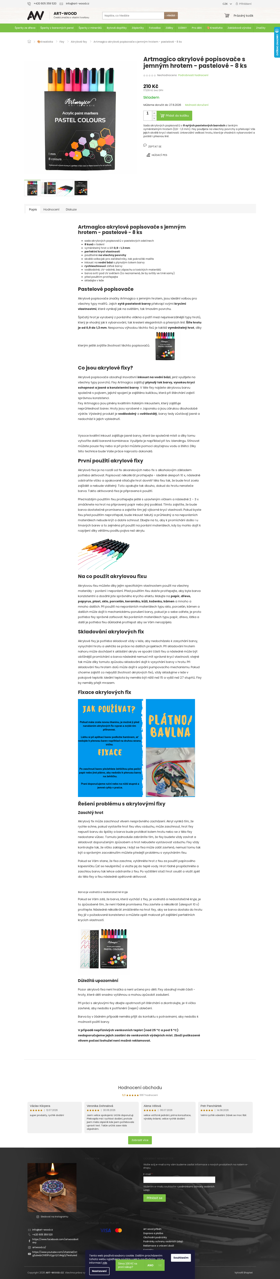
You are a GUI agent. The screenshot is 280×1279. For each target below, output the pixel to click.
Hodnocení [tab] (51, 209)
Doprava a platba (153, 1233)
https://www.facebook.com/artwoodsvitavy (55, 1241)
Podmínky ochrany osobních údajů (163, 1241)
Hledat (171, 15)
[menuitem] (25, 28)
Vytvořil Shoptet (244, 1272)
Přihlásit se (154, 1198)
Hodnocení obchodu (140, 1088)
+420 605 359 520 (42, 1234)
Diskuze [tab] (71, 209)
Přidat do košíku (177, 115)
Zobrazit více (140, 1140)
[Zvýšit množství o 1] (154, 113)
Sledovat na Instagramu (54, 1216)
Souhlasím (180, 1258)
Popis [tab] (33, 209)
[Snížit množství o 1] (154, 118)
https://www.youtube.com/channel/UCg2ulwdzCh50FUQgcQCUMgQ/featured (54, 1253)
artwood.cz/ (39, 1247)
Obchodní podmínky (155, 1237)
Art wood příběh (152, 1229)
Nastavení (99, 1271)
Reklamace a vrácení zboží (158, 1245)
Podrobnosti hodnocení (193, 75)
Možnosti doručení (197, 105)
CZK (225, 4)
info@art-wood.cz (42, 1229)
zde (104, 1263)
